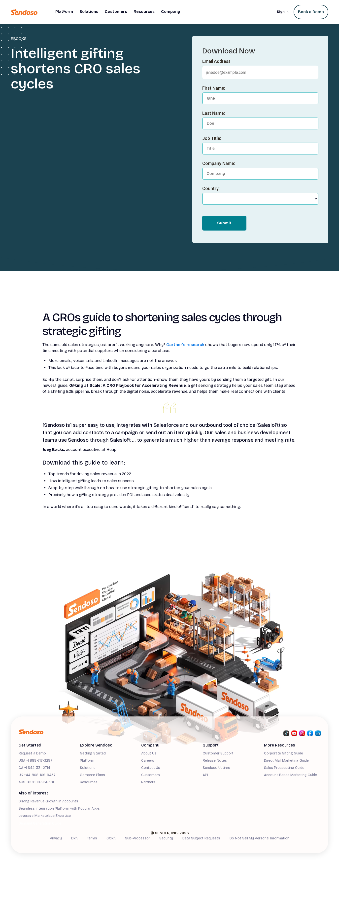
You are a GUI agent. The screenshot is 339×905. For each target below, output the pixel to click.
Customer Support (218, 753)
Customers (150, 775)
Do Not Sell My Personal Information (259, 838)
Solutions (88, 768)
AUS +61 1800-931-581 (36, 782)
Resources (89, 782)
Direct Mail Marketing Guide (286, 760)
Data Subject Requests (201, 838)
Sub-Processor (137, 838)
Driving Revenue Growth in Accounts (48, 801)
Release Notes (215, 760)
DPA (74, 838)
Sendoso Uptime (216, 768)
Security (166, 838)
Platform (87, 760)
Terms (92, 838)
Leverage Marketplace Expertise (45, 816)
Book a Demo (311, 11)
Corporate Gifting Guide (283, 753)
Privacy (56, 838)
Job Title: (211, 138)
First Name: (213, 88)
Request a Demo (32, 753)
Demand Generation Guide (40, 823)
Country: (211, 188)
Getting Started (93, 753)
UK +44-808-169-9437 (37, 775)
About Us (148, 753)
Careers (147, 760)
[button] (64, 12)
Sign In (283, 12)
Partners (148, 782)
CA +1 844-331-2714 (34, 768)
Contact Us (150, 768)
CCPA (111, 838)
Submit (224, 223)
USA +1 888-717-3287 (35, 760)
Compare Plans (92, 775)
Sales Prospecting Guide (284, 768)
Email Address (216, 61)
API (205, 775)
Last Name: (213, 113)
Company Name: (218, 163)
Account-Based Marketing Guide (290, 775)
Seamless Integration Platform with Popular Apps (59, 808)
